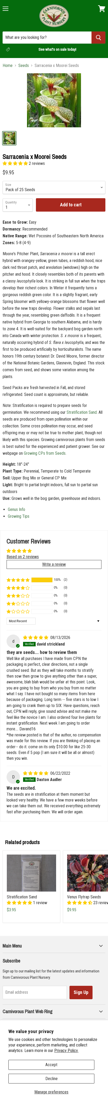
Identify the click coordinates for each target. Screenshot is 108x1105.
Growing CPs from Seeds (45, 453)
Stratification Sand (82, 412)
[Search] (98, 38)
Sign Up (81, 992)
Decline (51, 1078)
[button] (16, 163)
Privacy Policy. (66, 1050)
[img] (36, 637)
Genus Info (16, 509)
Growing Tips (18, 516)
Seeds (23, 65)
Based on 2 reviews (23, 556)
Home (8, 65)
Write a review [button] (54, 564)
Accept (51, 1064)
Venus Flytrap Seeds (84, 896)
